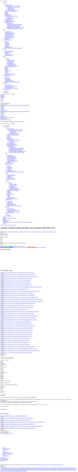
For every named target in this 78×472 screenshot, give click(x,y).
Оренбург (70, 468)
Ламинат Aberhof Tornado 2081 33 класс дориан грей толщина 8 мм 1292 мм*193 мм (17, 307)
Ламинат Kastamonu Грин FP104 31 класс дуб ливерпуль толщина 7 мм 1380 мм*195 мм (18, 295)
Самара (39, 469)
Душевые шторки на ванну (12, 10)
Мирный (22, 468)
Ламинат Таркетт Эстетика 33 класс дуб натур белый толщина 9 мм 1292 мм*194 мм (17, 346)
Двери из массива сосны (10, 33)
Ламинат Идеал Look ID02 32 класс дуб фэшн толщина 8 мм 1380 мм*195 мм (16, 321)
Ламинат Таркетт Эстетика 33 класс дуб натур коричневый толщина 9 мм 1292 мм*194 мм (18, 348)
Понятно (2, 465)
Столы (6, 72)
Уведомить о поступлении (41, 247)
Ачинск (9, 467)
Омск (67, 468)
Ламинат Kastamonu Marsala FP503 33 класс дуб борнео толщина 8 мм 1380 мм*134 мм (18, 424)
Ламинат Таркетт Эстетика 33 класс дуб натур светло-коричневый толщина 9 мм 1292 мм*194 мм (20, 350)
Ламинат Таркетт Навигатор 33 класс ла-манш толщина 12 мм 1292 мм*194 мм (16, 332)
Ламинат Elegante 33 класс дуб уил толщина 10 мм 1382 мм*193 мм (14, 309)
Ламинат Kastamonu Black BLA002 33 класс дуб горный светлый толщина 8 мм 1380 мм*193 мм (19, 315)
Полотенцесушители (9, 20)
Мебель (4, 56)
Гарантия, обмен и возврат (17, 222)
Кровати (6, 68)
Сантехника (5, 2)
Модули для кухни (11, 60)
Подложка (7, 45)
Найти (13, 94)
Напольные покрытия (7, 39)
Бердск (20, 467)
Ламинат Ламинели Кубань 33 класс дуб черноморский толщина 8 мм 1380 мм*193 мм (18, 325)
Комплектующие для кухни (12, 65)
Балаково (14, 467)
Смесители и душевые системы (11, 16)
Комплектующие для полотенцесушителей (15, 27)
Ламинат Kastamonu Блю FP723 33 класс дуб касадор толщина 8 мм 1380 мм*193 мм (17, 293)
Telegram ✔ (11, 247)
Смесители (9, 17)
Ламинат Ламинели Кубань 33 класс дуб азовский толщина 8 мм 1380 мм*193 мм (17, 323)
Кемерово (68, 467)
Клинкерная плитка (9, 55)
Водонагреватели (8, 19)
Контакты (5, 223)
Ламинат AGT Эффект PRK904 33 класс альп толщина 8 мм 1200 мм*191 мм (16, 282)
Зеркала (6, 71)
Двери (4, 29)
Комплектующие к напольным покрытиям (13, 48)
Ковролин (7, 44)
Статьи (23, 222)
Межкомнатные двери (9, 32)
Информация (5, 221)
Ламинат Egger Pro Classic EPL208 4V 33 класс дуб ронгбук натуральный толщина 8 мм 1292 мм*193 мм (21, 286)
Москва (25, 468)
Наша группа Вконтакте (5, 434)
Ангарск (6, 467)
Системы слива (10, 23)
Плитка (4, 49)
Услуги (4, 216)
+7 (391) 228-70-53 (10, 117)
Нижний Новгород (36, 468)
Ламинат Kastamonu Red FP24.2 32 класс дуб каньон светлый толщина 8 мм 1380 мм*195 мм (19, 319)
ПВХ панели (7, 77)
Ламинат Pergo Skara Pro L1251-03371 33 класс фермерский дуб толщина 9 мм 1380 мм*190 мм (19, 276)
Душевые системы (11, 18)
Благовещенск (27, 467)
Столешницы (10, 62)
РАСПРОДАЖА (6, 92)
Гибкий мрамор (8, 79)
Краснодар (5, 468)
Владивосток (36, 467)
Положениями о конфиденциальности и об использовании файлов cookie (48, 464)
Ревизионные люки (9, 54)
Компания (5, 451)
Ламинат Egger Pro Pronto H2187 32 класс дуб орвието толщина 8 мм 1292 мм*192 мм (17, 272)
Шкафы (6, 67)
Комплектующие (8, 22)
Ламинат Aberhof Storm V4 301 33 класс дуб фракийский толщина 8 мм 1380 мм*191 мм (18, 274)
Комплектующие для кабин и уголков (14, 28)
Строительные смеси (7, 89)
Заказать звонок (3, 118)
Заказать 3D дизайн (6, 448)
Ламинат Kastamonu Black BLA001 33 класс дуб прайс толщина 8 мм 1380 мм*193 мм (17, 313)
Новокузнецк (42, 468)
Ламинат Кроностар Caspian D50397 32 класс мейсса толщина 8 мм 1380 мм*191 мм (17, 417)
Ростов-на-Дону (29, 469)
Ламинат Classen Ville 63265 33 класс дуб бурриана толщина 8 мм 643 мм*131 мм (16, 284)
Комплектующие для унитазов (13, 26)
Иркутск (60, 467)
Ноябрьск (63, 468)
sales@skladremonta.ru (4, 459)
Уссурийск (63, 469)
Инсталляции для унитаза (10, 21)
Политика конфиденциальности (6, 433)
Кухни (8, 59)
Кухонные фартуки (11, 63)
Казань (64, 467)
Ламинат (6, 41)
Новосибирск (48, 468)
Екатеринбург (55, 467)
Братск (31, 467)
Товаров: (2, 108)
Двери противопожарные (10, 36)
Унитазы (6, 13)
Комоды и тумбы (8, 70)
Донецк (49, 467)
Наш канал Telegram (4, 436)
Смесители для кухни (11, 64)
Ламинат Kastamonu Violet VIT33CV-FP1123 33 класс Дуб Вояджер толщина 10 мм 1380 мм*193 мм (20, 291)
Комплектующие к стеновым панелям (12, 81)
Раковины (7, 14)
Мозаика (6, 53)
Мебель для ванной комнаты (10, 11)
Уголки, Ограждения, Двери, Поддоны (12, 5)
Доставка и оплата (6, 220)
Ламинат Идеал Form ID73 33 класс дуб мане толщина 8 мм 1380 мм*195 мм (16, 280)
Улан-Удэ (59, 469)
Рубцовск (35, 469)
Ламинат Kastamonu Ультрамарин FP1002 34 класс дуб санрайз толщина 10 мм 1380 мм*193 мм (19, 297)
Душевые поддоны (11, 9)
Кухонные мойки (8, 15)
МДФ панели (7, 78)
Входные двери (8, 31)
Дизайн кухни (5, 449)
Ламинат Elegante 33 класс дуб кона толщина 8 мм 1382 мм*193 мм (14, 415)
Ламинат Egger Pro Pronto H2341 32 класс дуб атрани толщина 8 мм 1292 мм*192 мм (17, 305)
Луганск (18, 468)
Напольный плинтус (11, 170)
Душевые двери (13, 131)
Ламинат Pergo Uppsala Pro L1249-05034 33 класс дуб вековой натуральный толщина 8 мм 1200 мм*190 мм (21, 299)
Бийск (23, 467)
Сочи (49, 469)
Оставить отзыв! (3, 409)
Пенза (5, 469)
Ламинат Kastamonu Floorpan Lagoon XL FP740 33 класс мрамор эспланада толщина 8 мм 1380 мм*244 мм (21, 426)
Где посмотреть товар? (7, 222)
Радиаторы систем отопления (11, 85)
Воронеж (45, 467)
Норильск (59, 468)
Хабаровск (70, 469)
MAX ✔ (2, 247)
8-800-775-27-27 (3, 117)
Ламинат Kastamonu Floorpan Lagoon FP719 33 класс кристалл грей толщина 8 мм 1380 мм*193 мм (20, 311)
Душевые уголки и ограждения (13, 6)
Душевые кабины (8, 4)
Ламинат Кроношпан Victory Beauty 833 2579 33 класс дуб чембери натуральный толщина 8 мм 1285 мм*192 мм (23, 422)
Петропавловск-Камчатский (14, 469)
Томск (52, 469)
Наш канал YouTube (4, 435)
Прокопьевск (22, 469)
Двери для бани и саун (9, 34)
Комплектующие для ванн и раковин (14, 24)
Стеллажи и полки (8, 73)
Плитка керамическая (9, 51)
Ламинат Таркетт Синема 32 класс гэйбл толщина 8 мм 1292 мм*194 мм (15, 342)
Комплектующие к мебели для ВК (14, 25)
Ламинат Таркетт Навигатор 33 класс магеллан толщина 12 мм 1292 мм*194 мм (16, 334)
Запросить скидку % (31, 247)
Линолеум (7, 42)
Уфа (66, 469)
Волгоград (41, 467)
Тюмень (55, 469)
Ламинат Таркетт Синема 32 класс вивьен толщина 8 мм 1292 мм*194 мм (15, 340)
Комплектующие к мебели (10, 74)
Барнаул (17, 467)
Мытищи (29, 468)
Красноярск (7, 103)
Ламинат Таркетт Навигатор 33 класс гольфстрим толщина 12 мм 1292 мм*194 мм (17, 330)
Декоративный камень (9, 80)
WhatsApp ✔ (6, 247)
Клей (6, 91)
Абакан (2, 467)
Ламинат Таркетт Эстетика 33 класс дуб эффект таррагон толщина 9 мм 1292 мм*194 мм (18, 303)
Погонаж (7, 38)
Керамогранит (8, 52)
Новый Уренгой (54, 468)
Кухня (6, 58)
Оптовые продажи (29, 222)
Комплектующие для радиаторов (11, 88)
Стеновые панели (6, 75)
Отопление (5, 82)
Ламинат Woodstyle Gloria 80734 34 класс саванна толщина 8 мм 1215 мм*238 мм (16, 278)
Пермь (7, 469)
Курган (13, 468)
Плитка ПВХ (7, 43)
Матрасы (7, 69)
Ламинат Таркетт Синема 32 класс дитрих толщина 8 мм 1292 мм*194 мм (15, 344)
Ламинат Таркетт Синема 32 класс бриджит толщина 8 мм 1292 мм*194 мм (15, 338)
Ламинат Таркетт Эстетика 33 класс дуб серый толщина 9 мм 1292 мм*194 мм (16, 352)
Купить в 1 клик (24, 247)
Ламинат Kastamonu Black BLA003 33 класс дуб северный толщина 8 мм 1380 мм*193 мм (18, 317)
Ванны (6, 12)
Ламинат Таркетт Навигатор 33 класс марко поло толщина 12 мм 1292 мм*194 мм (17, 336)
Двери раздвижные (9, 35)
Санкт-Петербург (44, 469)
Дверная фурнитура (9, 37)
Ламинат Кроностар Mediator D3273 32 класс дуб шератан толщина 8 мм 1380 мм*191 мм (18, 428)
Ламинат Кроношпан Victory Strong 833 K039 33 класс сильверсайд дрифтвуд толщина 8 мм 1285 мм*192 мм (22, 301)
